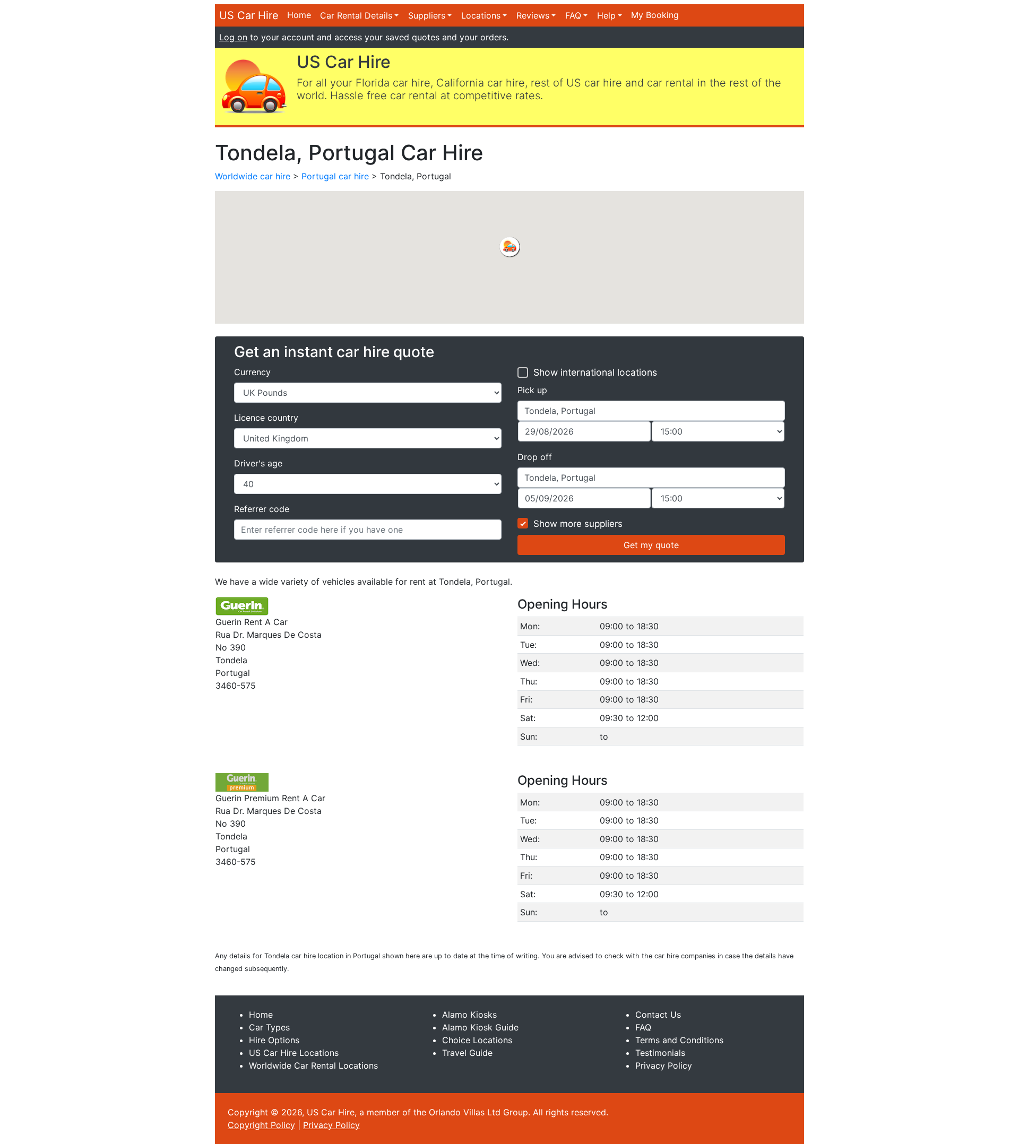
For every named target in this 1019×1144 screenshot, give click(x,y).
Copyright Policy (261, 1125)
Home (299, 15)
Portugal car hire (335, 176)
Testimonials (660, 1052)
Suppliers (426, 15)
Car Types (269, 1027)
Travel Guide (467, 1052)
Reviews (532, 15)
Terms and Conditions (679, 1040)
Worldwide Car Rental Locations (313, 1065)
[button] (509, 246)
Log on (233, 37)
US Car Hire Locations (294, 1052)
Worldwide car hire (252, 176)
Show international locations (595, 372)
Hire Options (274, 1040)
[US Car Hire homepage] (253, 85)
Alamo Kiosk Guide (480, 1027)
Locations (480, 15)
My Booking (655, 15)
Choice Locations (477, 1040)
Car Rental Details (356, 15)
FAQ (573, 15)
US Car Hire (249, 15)
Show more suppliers (578, 523)
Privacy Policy (663, 1065)
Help (606, 15)
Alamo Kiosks (469, 1014)
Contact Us (658, 1014)
